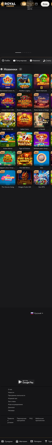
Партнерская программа (21, 418)
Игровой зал (12, 398)
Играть (8, 88)
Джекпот (11, 407)
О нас (10, 389)
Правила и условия (10, 418)
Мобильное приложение (40, 418)
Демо (3, 74)
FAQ (30, 418)
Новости (11, 392)
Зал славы (12, 401)
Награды (11, 410)
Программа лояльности (16, 395)
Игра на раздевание (15, 404)
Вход (45, 4)
